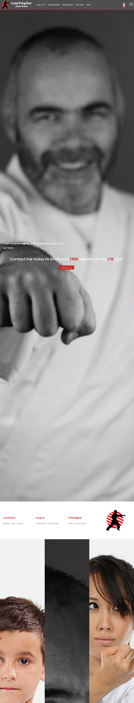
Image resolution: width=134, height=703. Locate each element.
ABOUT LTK (41, 5)
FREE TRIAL (79, 5)
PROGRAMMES (54, 5)
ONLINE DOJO (67, 5)
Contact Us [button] (66, 268)
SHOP (88, 5)
